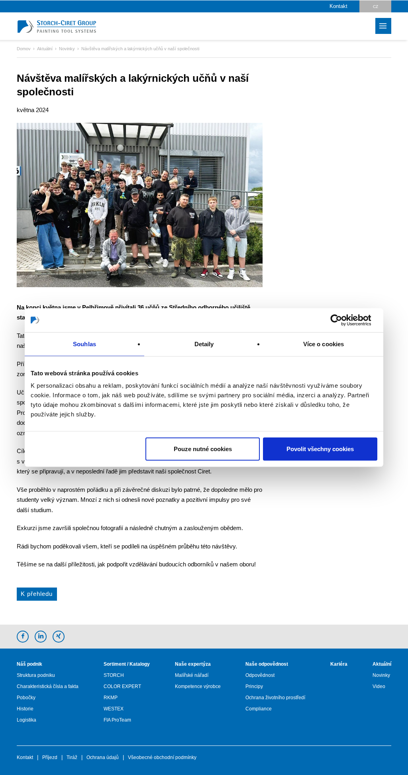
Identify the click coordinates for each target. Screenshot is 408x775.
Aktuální (382, 664)
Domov (24, 48)
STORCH (114, 675)
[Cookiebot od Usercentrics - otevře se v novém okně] (342, 320)
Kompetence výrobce (198, 686)
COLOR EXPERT (122, 686)
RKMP (111, 697)
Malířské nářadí (191, 675)
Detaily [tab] (204, 343)
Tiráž (72, 757)
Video (379, 686)
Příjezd (49, 757)
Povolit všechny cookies (320, 449)
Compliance (258, 709)
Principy (254, 686)
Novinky (381, 675)
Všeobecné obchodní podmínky (162, 757)
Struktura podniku (36, 675)
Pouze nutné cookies (203, 449)
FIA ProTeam (117, 720)
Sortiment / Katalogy (127, 664)
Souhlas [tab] (84, 343)
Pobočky (26, 697)
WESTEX (114, 709)
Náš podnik (29, 664)
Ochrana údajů (102, 757)
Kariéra (338, 664)
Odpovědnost (260, 675)
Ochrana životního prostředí (275, 697)
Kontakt (338, 6)
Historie (25, 709)
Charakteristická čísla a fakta (47, 686)
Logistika (26, 720)
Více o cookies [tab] (323, 343)
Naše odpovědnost (266, 664)
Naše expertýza (193, 664)
